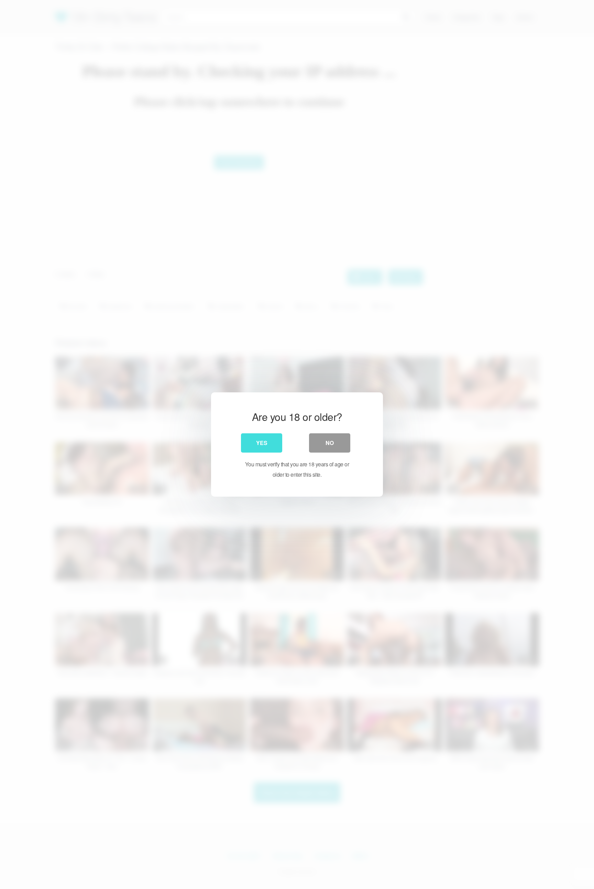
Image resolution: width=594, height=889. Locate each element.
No (330, 443)
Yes (261, 443)
